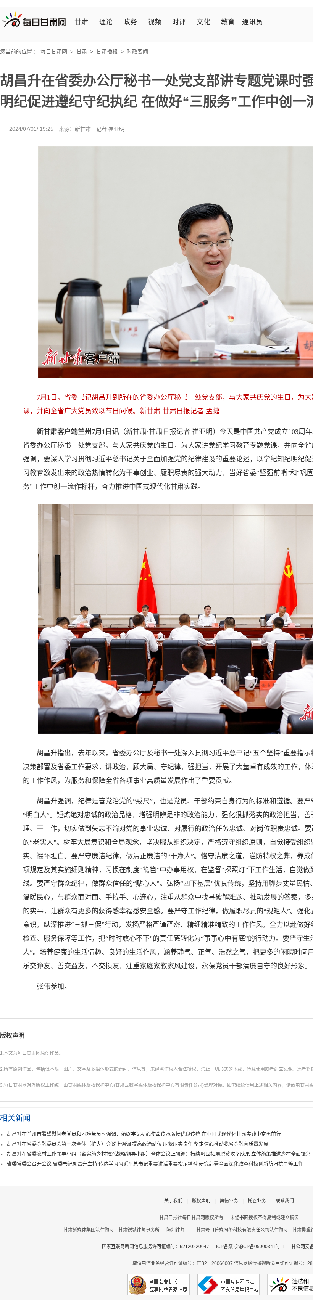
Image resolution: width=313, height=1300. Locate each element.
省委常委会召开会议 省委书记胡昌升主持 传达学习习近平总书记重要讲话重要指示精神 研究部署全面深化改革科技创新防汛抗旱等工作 (155, 1164)
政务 (130, 22)
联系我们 (285, 1201)
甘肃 (81, 22)
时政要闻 (137, 51)
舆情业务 (229, 1201)
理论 (106, 22)
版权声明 (12, 1035)
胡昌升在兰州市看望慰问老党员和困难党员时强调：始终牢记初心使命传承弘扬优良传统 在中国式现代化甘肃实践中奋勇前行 (144, 1134)
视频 (154, 22)
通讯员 (252, 22)
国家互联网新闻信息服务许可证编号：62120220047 (159, 1246)
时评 (179, 22)
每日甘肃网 (53, 51)
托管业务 (257, 1201)
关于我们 (173, 1201)
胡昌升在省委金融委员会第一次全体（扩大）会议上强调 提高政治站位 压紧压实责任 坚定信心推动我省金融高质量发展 (137, 1144)
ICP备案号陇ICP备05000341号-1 (250, 1246)
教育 (228, 22)
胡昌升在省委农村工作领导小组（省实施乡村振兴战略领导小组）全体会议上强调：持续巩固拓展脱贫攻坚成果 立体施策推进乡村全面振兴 (159, 1154)
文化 (203, 22)
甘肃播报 (107, 51)
